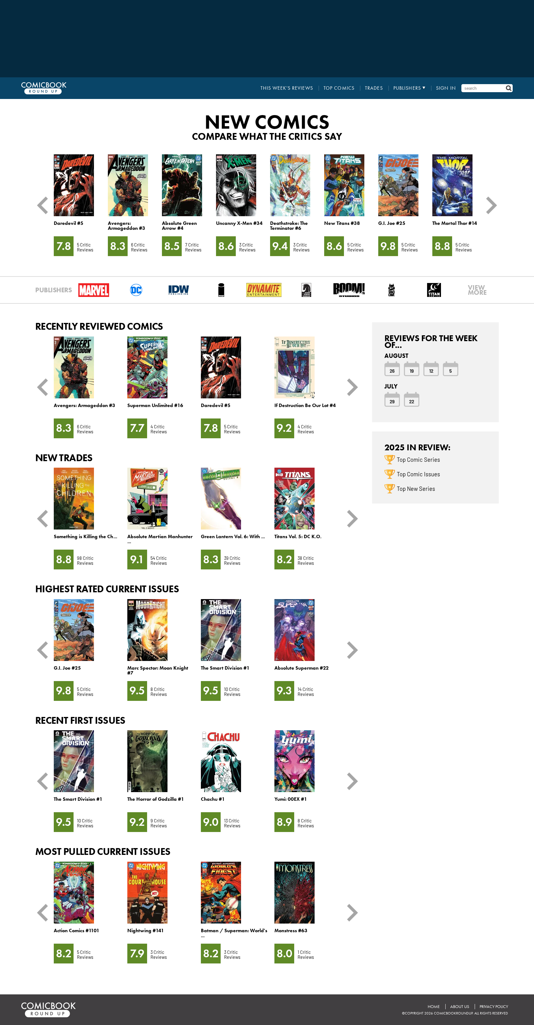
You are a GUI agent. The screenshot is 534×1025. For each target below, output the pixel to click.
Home (434, 1006)
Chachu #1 (213, 799)
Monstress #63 (290, 930)
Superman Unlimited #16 (155, 405)
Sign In (446, 88)
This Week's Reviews (287, 88)
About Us (459, 1006)
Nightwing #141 (145, 930)
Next (489, 205)
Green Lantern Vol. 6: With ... (233, 536)
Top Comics (339, 88)
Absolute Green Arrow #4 (179, 225)
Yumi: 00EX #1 (290, 799)
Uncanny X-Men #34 (239, 223)
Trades (374, 88)
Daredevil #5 (68, 223)
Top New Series (416, 488)
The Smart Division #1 (225, 668)
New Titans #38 (342, 223)
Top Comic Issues (418, 474)
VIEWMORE (477, 290)
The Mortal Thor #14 (454, 223)
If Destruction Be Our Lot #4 (305, 405)
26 (392, 370)
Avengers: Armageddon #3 (126, 225)
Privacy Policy (494, 1006)
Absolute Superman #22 (301, 668)
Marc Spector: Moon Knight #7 (157, 670)
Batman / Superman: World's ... (234, 933)
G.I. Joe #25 (391, 223)
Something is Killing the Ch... (85, 536)
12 (431, 370)
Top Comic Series (418, 459)
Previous (44, 205)
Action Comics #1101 (77, 930)
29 (392, 401)
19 (412, 370)
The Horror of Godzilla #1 (155, 799)
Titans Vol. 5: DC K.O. (297, 536)
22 (411, 401)
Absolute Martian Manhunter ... (160, 539)
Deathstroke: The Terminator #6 (289, 225)
